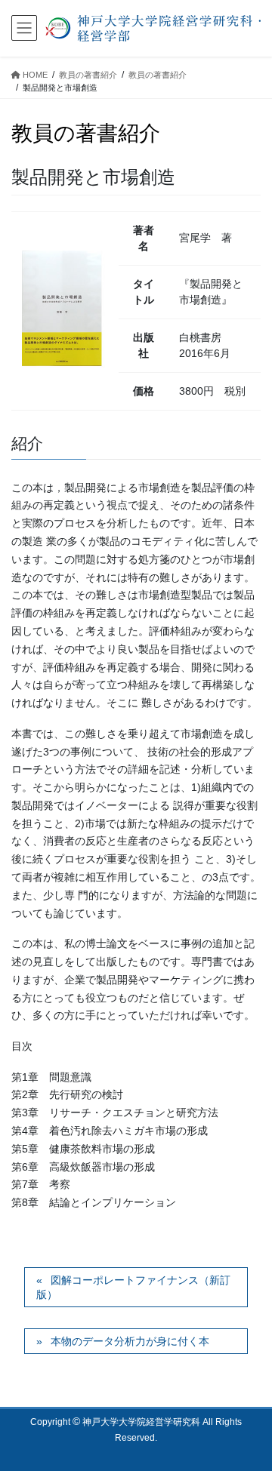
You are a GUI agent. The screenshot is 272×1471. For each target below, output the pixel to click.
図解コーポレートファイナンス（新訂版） (133, 1287)
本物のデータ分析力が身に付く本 (130, 1341)
